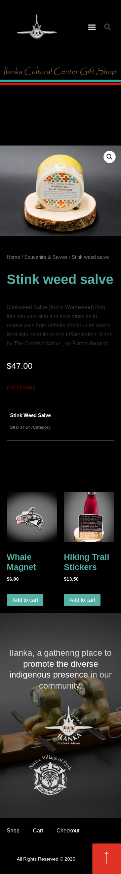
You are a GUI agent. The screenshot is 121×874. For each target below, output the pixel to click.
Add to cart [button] (25, 600)
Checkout (67, 830)
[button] (92, 26)
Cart (38, 830)
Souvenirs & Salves (46, 257)
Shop (13, 830)
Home (13, 257)
